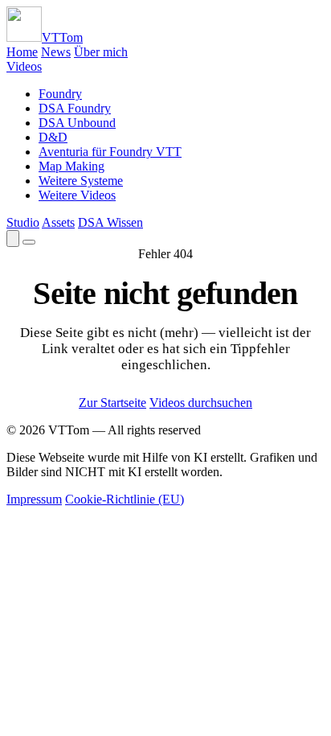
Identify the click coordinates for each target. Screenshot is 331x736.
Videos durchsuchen (200, 402)
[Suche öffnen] (12, 238)
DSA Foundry (75, 108)
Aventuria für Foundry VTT (110, 151)
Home (22, 52)
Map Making (71, 166)
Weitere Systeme (81, 180)
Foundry (60, 94)
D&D (53, 137)
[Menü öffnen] (28, 242)
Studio (22, 222)
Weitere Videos (77, 195)
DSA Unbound (77, 123)
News (56, 52)
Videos (24, 66)
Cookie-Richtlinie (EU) (124, 499)
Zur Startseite (112, 402)
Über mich (101, 52)
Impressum (34, 499)
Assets (58, 222)
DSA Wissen (110, 222)
